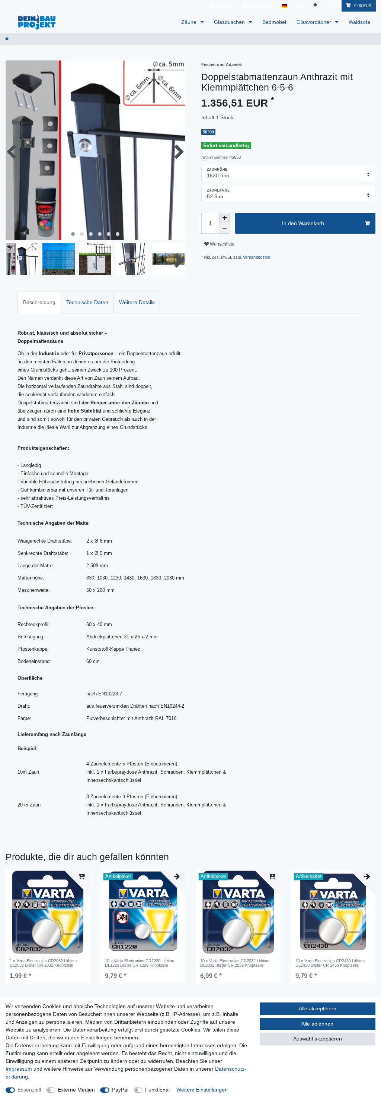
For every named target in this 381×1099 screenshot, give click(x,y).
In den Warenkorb (303, 223)
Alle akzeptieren (317, 1008)
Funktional (157, 1090)
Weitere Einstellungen (202, 1090)
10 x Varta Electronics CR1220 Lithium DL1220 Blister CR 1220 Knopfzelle (139, 963)
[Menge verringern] (224, 228)
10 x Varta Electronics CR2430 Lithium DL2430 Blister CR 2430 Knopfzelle (330, 963)
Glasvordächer (315, 22)
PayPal (120, 1090)
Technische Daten (87, 302)
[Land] (284, 6)
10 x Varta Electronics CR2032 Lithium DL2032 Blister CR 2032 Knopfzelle (234, 963)
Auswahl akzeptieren (317, 1039)
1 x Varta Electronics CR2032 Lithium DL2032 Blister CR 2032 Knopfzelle (43, 963)
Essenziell (29, 1090)
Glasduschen (230, 22)
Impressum (19, 1069)
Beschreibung (39, 302)
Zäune (189, 22)
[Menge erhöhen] (224, 218)
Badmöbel (274, 22)
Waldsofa (359, 22)
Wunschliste (221, 244)
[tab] (39, 302)
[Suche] (315, 6)
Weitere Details (137, 302)
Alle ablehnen (317, 1024)
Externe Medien (76, 1090)
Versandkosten (256, 257)
